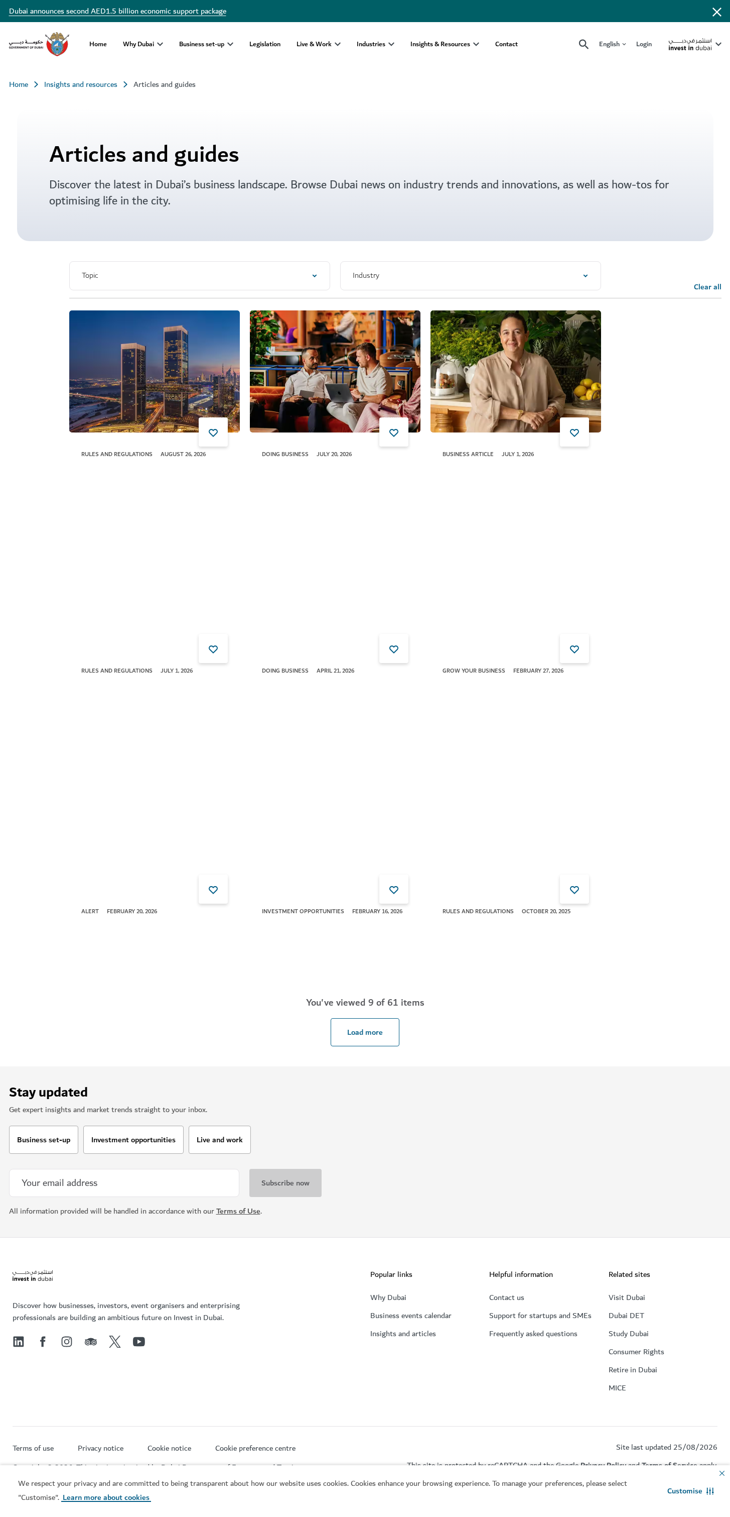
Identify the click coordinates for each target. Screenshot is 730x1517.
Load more (365, 1032)
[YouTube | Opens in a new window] (139, 1342)
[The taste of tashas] (515, 371)
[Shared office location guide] (335, 371)
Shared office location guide (308, 472)
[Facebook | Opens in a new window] (43, 1342)
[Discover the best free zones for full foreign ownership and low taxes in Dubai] (515, 588)
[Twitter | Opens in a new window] (115, 1342)
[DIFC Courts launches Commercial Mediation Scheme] (154, 588)
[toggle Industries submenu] (391, 44)
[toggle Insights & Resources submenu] (476, 44)
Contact (506, 44)
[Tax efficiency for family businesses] (515, 829)
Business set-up (201, 44)
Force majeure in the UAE (124, 472)
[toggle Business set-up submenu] (230, 44)
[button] (690, 1491)
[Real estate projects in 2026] (335, 829)
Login (644, 44)
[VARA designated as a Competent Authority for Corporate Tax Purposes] (154, 829)
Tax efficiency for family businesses (501, 929)
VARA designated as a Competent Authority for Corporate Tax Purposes (143, 935)
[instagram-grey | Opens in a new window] (67, 1342)
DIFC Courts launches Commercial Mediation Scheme (138, 695)
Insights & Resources (440, 44)
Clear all (707, 287)
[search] (584, 44)
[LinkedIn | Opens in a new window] (19, 1342)
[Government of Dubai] (39, 44)
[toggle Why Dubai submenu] (160, 44)
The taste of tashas (475, 472)
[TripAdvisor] (91, 1342)
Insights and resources (80, 84)
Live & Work (314, 44)
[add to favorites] (213, 432)
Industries (371, 44)
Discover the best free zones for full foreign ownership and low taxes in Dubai (502, 701)
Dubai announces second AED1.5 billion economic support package (117, 11)
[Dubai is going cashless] (335, 588)
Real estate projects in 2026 (309, 929)
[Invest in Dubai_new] (33, 1276)
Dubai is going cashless (300, 689)
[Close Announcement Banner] (716, 11)
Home (98, 44)
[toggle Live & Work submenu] (338, 44)
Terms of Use (238, 1211)
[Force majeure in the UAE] (154, 371)
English (609, 44)
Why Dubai (138, 44)
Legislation (264, 44)
